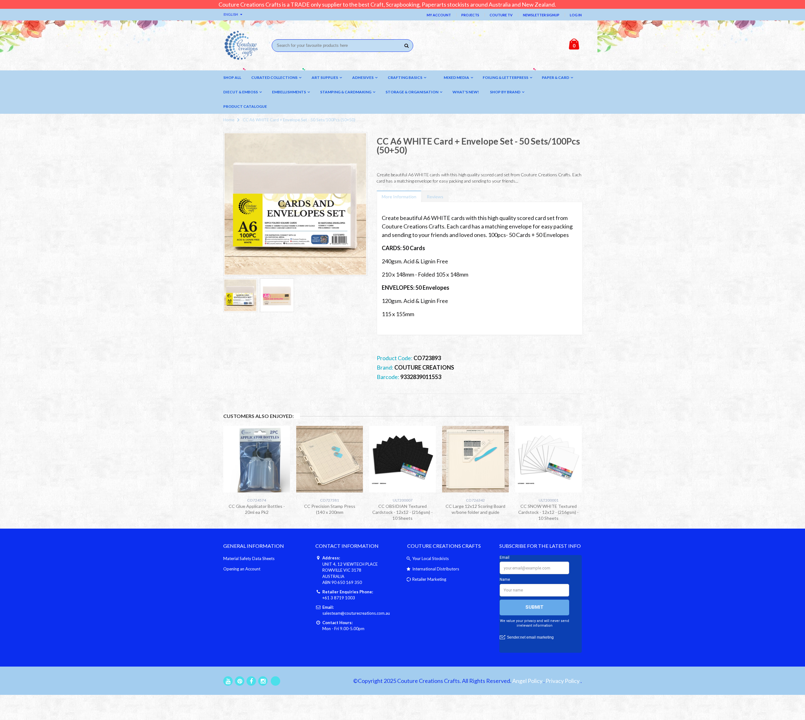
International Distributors (435, 568)
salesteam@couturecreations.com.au (356, 613)
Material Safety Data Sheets (249, 558)
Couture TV (501, 15)
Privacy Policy (563, 680)
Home (228, 119)
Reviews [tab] (435, 196)
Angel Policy (527, 680)
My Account (439, 15)
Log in (576, 15)
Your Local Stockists (430, 558)
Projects (470, 15)
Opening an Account (241, 568)
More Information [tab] (399, 196)
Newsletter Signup (541, 15)
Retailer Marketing (429, 579)
